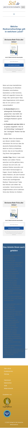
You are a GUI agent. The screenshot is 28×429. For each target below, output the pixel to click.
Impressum (7, 380)
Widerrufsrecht (8, 388)
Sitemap (6, 374)
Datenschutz (8, 383)
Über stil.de (7, 368)
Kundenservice (8, 371)
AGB (5, 385)
